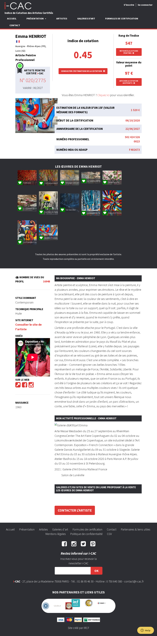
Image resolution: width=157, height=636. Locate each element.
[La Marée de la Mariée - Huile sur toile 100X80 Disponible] (90, 203)
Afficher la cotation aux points (128, 82)
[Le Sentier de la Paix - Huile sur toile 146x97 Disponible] (90, 177)
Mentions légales (55, 534)
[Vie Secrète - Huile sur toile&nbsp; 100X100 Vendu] (69, 202)
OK (96, 571)
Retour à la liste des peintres (129, 52)
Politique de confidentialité (86, 534)
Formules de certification (121, 18)
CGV (109, 534)
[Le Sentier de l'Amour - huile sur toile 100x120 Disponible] (27, 203)
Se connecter (145, 4)
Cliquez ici (103, 95)
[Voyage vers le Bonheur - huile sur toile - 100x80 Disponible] (69, 177)
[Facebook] (24, 386)
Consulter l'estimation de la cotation (81, 71)
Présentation (27, 529)
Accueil (11, 18)
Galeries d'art (86, 18)
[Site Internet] (18, 386)
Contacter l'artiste (75, 510)
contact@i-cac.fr (134, 581)
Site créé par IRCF (78, 625)
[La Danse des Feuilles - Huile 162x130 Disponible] (48, 178)
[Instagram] (31, 386)
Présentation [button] (35, 18)
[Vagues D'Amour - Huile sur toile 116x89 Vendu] (112, 202)
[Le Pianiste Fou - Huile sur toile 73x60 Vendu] (27, 232)
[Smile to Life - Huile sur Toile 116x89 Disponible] (112, 178)
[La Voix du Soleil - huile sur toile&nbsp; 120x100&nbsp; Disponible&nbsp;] (48, 202)
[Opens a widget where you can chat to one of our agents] (145, 630)
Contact (15, 25)
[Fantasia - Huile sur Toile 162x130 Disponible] (27, 177)
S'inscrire (129, 4)
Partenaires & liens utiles (135, 529)
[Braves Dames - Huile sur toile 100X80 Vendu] (48, 232)
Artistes (61, 18)
